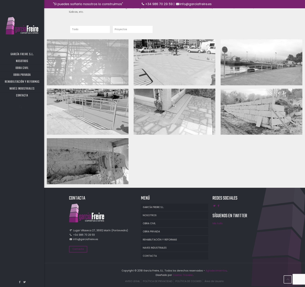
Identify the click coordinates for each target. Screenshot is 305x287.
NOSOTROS (150, 215)
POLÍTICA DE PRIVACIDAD (157, 281)
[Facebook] (20, 282)
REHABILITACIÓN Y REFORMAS (160, 239)
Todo (75, 29)
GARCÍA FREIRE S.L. (153, 207)
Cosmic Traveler (183, 275)
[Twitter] (24, 282)
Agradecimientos (216, 270)
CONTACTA (150, 256)
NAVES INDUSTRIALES (155, 247)
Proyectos (121, 29)
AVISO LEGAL (132, 281)
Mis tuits (218, 223)
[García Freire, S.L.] (22, 25)
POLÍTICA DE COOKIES (188, 281)
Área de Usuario (214, 281)
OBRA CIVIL (149, 223)
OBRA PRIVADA (151, 231)
